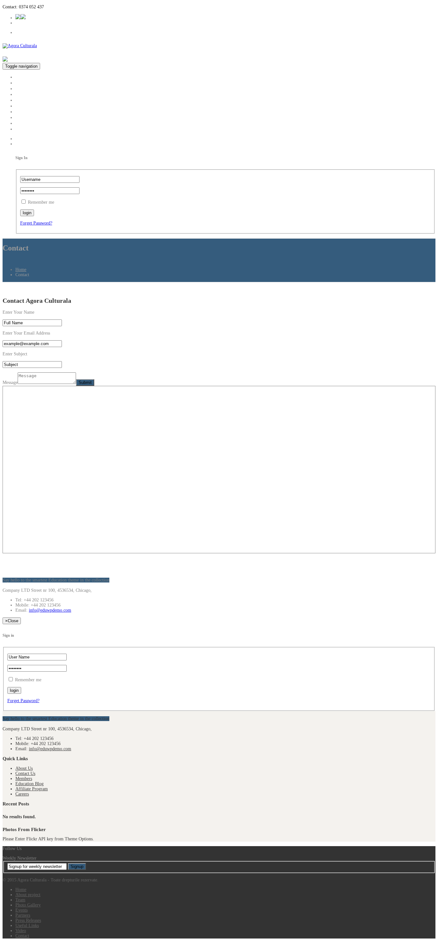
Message (10, 382)
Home (21, 77)
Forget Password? (36, 223)
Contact (23, 129)
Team (21, 88)
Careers (22, 794)
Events (22, 100)
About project (29, 82)
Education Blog (29, 783)
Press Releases (30, 111)
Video (21, 123)
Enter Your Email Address (26, 333)
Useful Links (28, 117)
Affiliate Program (31, 788)
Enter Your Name (18, 312)
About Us (24, 768)
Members (23, 778)
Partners (23, 105)
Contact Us (25, 773)
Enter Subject (15, 354)
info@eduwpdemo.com (50, 610)
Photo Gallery (29, 94)
